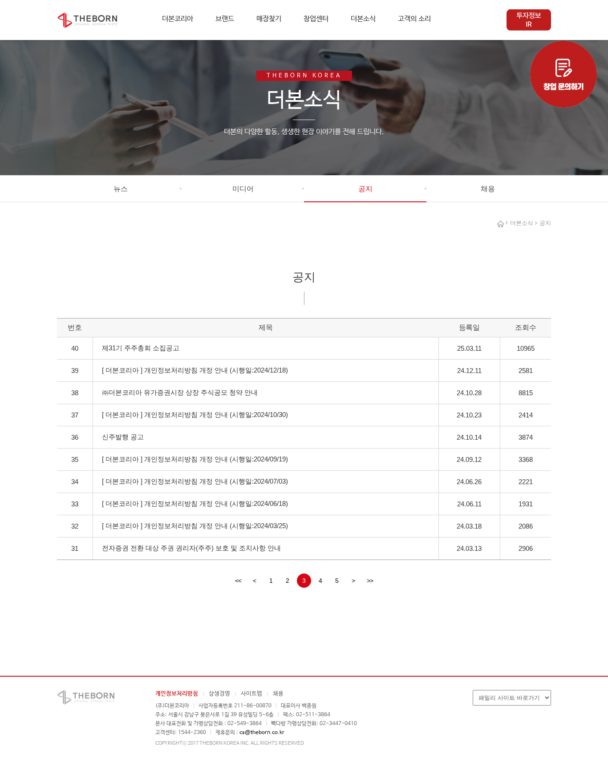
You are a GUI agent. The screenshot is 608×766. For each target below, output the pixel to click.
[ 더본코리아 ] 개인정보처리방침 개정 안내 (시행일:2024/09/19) (195, 459)
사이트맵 (251, 693)
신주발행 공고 (123, 437)
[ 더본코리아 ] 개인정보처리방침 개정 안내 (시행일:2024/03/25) (195, 525)
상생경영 (219, 693)
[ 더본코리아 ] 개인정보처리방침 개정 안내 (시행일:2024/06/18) (195, 503)
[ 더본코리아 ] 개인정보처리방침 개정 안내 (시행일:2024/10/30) (195, 414)
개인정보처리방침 (176, 693)
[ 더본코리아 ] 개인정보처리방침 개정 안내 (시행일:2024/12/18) (195, 370)
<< (238, 580)
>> (370, 580)
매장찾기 (268, 19)
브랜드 (224, 19)
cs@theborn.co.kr (261, 733)
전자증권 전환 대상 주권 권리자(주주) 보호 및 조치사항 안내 (191, 548)
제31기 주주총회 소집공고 (140, 348)
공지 (365, 189)
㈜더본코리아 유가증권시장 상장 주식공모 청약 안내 (180, 392)
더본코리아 (177, 19)
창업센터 (316, 19)
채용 (488, 189)
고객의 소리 (414, 19)
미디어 (243, 189)
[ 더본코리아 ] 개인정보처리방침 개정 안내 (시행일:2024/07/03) (195, 481)
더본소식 (363, 19)
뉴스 (120, 189)
